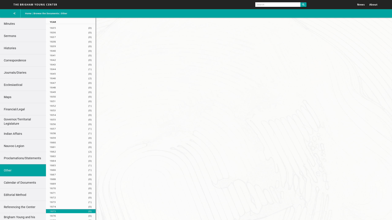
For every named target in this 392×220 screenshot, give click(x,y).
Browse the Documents (46, 13)
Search (303, 4)
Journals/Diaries (15, 72)
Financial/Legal (14, 109)
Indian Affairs (13, 134)
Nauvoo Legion (14, 146)
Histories (10, 48)
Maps (7, 97)
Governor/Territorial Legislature (17, 121)
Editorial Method (15, 195)
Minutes (9, 24)
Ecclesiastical (13, 85)
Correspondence (15, 60)
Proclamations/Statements (22, 158)
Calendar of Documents (20, 182)
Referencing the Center (19, 207)
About (373, 4)
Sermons (10, 36)
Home (28, 13)
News (361, 4)
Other (64, 13)
